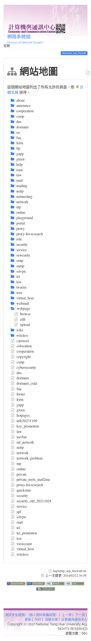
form (20, 399)
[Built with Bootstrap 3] (16, 582)
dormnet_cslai (27, 383)
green (21, 409)
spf (19, 511)
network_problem (29, 458)
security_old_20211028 (34, 500)
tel (18, 527)
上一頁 (67, 615)
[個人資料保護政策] (42, 615)
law (19, 431)
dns (19, 372)
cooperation (25, 351)
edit (22, 319)
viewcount (24, 543)
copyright (24, 356)
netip (20, 447)
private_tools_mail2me (33, 479)
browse (25, 313)
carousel (23, 340)
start (20, 522)
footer (21, 393)
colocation (24, 345)
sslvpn (21, 516)
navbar (22, 436)
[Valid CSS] (75, 582)
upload (25, 324)
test (19, 538)
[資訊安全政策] (15, 615)
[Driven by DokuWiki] (45, 588)
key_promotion (28, 426)
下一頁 (80, 615)
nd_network (25, 442)
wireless (22, 554)
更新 (28, 619)
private (22, 474)
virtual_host (25, 548)
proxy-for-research (30, 484)
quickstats (24, 490)
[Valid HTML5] (56, 582)
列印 (38, 619)
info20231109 (27, 420)
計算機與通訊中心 (74, 619)
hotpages (23, 415)
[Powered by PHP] (36, 582)
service (22, 506)
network (22, 452)
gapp (20, 404)
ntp (19, 463)
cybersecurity (26, 367)
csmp (20, 361)
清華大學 (51, 619)
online (21, 468)
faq (19, 388)
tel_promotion (27, 532)
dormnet (23, 377)
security (22, 495)
